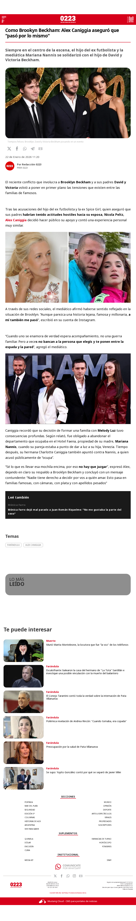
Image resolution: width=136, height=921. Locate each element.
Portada (29, 802)
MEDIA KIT (29, 860)
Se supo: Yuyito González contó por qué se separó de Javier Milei (83, 772)
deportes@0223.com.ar (52, 884)
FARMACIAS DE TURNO (101, 839)
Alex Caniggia (16, 220)
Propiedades (105, 821)
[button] (25, 148)
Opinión (107, 806)
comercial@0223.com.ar (52, 885)
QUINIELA (29, 839)
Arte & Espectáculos (101, 813)
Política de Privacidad (128, 889)
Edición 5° (30, 813)
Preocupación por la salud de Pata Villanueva (72, 746)
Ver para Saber (32, 829)
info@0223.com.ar (52, 882)
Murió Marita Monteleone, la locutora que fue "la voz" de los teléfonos (87, 644)
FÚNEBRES (106, 846)
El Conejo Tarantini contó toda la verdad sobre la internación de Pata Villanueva (86, 697)
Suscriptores (104, 825)
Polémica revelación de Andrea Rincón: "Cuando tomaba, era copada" (86, 721)
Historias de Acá (33, 821)
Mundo (107, 802)
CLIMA (27, 850)
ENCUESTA (29, 846)
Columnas (30, 817)
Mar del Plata (31, 806)
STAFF (109, 860)
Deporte (107, 810)
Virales (108, 817)
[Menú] (4, 17)
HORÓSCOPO (105, 842)
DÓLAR (28, 842)
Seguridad (30, 810)
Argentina (30, 825)
